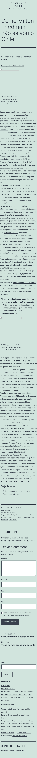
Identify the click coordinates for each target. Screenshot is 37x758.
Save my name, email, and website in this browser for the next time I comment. (17, 614)
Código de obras (16, 515)
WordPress (20, 750)
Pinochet (19, 517)
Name (4, 580)
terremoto (4, 519)
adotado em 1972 (7, 215)
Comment (5, 558)
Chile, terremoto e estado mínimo (16, 491)
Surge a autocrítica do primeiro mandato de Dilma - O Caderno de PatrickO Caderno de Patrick (17, 724)
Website (4, 602)
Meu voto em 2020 (8, 688)
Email (3, 591)
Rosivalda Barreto (7, 733)
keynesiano (9, 124)
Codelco (3, 464)
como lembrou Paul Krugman (24, 283)
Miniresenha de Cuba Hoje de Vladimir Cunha (17, 691)
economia (25, 515)
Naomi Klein (12, 517)
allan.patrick (7, 510)
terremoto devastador (8, 153)
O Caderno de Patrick (13, 746)
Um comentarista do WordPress (12, 709)
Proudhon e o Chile (10, 494)
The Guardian (13, 519)
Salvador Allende (11, 233)
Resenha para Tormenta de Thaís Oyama (16, 694)
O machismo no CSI (24, 733)
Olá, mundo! (5, 686)
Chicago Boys (20, 194)
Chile (8, 515)
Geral (13, 512)
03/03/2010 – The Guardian (12, 66)
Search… (4, 662)
